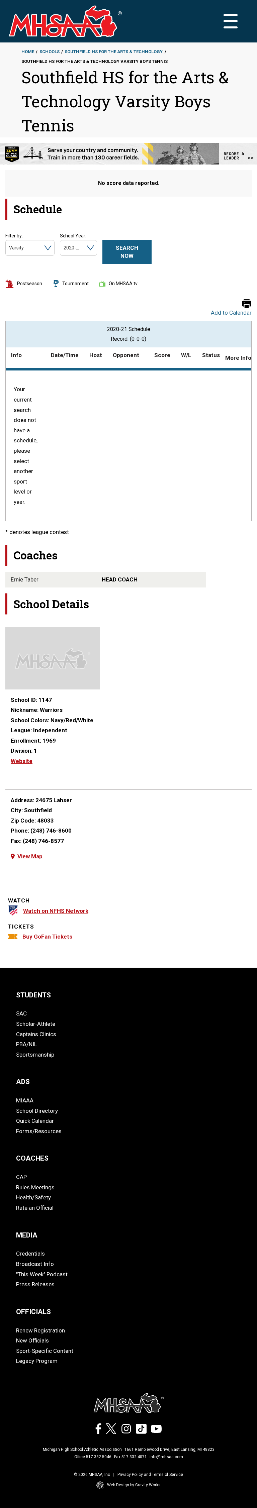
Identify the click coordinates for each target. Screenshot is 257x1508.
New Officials (32, 1340)
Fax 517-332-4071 (130, 1457)
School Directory (37, 1110)
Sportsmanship (35, 1054)
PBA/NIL (26, 1044)
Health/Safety (33, 1197)
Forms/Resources (39, 1131)
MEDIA (26, 1235)
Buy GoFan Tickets (47, 936)
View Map (29, 856)
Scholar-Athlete (35, 1023)
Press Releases (35, 1284)
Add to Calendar (231, 313)
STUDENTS (33, 995)
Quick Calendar (35, 1120)
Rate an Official (35, 1207)
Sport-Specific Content (44, 1351)
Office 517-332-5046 (92, 1457)
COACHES (32, 1158)
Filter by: (14, 235)
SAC (21, 1013)
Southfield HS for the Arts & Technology (114, 51)
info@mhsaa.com (166, 1457)
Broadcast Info (35, 1264)
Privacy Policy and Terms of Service (150, 1474)
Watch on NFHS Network (55, 910)
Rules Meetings (35, 1187)
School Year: (73, 235)
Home (27, 51)
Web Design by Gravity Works (134, 1485)
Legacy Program (37, 1361)
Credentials (30, 1253)
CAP (21, 1177)
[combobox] (9, 248)
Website (21, 761)
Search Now (127, 251)
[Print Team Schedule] (247, 304)
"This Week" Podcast (42, 1274)
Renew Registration (40, 1330)
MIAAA (24, 1100)
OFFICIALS (33, 1312)
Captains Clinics (36, 1034)
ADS (23, 1082)
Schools (49, 51)
